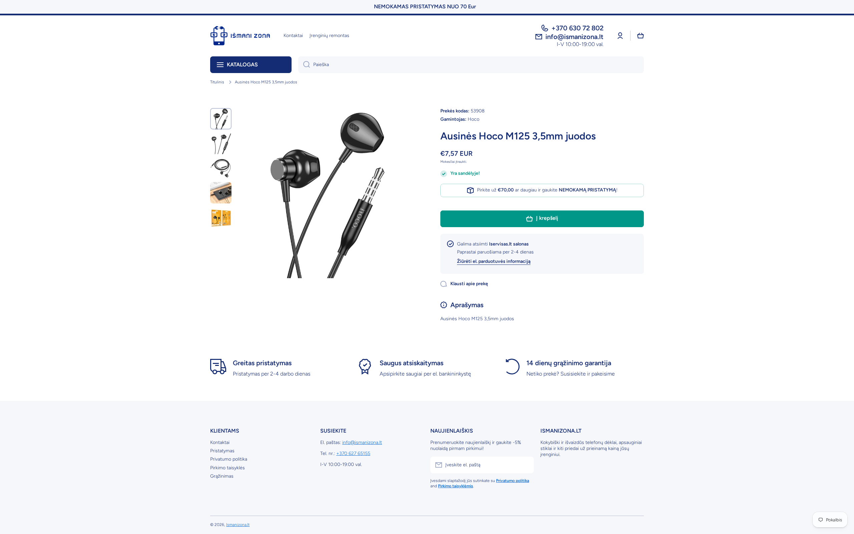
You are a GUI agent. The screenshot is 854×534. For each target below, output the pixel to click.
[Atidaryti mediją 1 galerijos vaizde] (221, 118)
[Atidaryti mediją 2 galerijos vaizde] (221, 143)
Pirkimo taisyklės (227, 468)
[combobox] (471, 64)
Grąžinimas (222, 476)
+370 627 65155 (353, 453)
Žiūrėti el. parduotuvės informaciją (493, 261)
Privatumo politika (228, 459)
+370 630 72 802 (577, 28)
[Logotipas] (240, 36)
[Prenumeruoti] (525, 465)
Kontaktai (220, 442)
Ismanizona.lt (238, 524)
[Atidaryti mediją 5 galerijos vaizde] (221, 217)
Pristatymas (222, 451)
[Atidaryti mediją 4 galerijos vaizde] (221, 192)
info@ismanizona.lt (362, 442)
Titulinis (217, 82)
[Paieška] (304, 64)
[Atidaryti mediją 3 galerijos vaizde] (221, 168)
